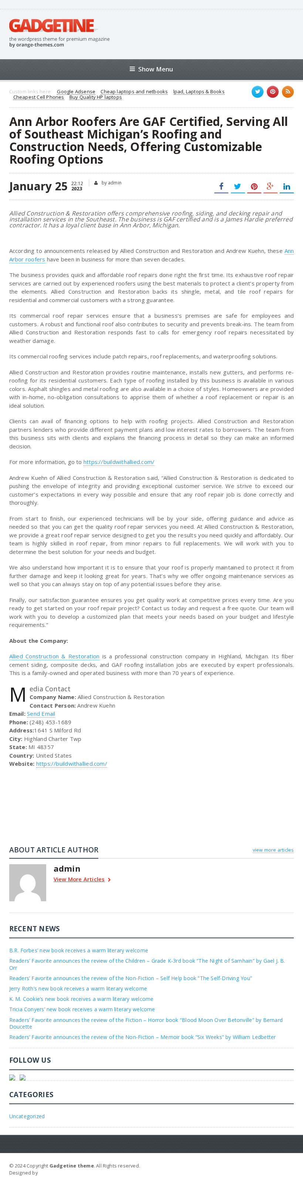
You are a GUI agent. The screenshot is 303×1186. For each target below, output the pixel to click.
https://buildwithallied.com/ (119, 461)
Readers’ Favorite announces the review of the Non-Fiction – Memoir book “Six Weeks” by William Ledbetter (142, 1036)
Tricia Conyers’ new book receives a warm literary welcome (82, 1009)
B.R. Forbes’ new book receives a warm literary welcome (78, 950)
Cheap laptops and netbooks (134, 91)
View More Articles (79, 879)
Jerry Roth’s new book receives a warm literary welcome (78, 988)
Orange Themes (59, 1172)
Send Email (41, 713)
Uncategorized (27, 1116)
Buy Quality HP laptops (95, 97)
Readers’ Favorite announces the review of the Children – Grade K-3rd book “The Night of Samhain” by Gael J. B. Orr (147, 964)
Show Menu (155, 69)
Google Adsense (76, 91)
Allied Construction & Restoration (54, 656)
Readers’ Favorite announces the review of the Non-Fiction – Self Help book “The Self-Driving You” (130, 978)
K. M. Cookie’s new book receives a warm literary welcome (81, 998)
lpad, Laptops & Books (199, 91)
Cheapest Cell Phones (38, 97)
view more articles (273, 849)
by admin (111, 183)
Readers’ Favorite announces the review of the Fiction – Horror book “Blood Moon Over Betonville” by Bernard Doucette (146, 1023)
